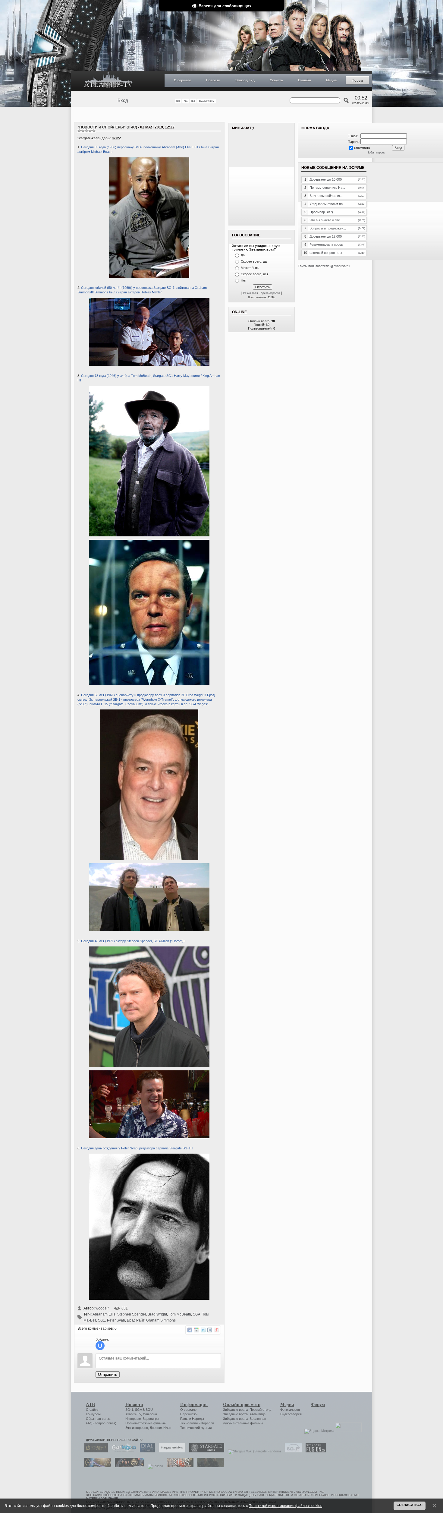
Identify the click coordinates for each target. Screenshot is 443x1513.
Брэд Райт (135, 1320)
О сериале (182, 80)
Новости (213, 80)
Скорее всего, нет (254, 274)
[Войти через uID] (100, 1345)
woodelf (102, 1308)
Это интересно (136, 1427)
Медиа (331, 80)
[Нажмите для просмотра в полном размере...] (149, 364)
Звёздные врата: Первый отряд (247, 1409)
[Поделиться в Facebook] (189, 1330)
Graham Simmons (161, 1320)
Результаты (250, 293)
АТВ (90, 1404)
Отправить (107, 1374)
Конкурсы (93, 1414)
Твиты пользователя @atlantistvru (324, 266)
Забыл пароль (376, 152)
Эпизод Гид (245, 80)
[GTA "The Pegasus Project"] (209, 1466)
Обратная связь (98, 1418)
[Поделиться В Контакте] (209, 1330)
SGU (149, 1409)
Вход (123, 100)
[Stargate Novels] (205, 1451)
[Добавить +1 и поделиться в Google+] (196, 1330)
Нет (244, 280)
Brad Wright (157, 1314)
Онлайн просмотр (241, 1404)
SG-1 (129, 1409)
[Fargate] (178, 1466)
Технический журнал (196, 1427)
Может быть (250, 268)
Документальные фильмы (243, 1423)
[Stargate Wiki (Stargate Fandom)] (253, 1451)
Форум (357, 80)
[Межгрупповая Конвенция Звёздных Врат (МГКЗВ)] (96, 1466)
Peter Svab (116, 1320)
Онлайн (304, 80)
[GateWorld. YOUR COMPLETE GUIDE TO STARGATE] (122, 1451)
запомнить (362, 147)
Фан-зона (150, 1414)
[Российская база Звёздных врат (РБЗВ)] (128, 1466)
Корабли (207, 1423)
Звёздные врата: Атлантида (244, 1414)
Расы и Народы (192, 1418)
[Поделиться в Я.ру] (216, 1330)
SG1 (101, 1320)
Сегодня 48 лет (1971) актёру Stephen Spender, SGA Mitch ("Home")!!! (133, 941)
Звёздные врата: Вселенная (244, 1418)
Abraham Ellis (104, 1314)
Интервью (133, 1418)
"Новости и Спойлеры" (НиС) (107, 127)
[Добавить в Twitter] (203, 1330)
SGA (196, 1314)
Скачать (276, 80)
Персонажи (188, 1414)
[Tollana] (154, 1466)
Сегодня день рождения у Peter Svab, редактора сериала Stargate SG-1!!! (137, 1148)
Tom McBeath (180, 1314)
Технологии (189, 1423)
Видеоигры (151, 1418)
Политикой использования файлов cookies (285, 1506)
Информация (194, 1404)
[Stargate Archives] (170, 1451)
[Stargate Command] (94, 1451)
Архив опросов (270, 293)
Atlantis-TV (133, 1414)
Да (243, 255)
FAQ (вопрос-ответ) (101, 1423)
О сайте (92, 1409)
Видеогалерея (291, 1414)
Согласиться (410, 1505)
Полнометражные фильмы (145, 1423)
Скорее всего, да (254, 261)
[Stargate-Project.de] (292, 1451)
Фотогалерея (290, 1409)
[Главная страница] (108, 81)
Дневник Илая (160, 1427)
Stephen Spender (131, 1314)
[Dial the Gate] (146, 1451)
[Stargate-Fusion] (314, 1451)
